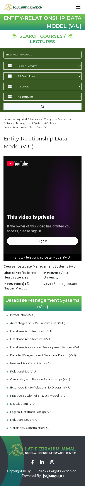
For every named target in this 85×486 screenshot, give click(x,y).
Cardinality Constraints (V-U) (29, 427)
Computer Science (55, 119)
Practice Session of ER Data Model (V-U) (38, 395)
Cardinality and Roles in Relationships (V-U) (40, 379)
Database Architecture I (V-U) (31, 331)
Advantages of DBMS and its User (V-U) (37, 323)
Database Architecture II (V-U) (31, 339)
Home (7, 119)
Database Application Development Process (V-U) (45, 347)
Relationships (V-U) (23, 371)
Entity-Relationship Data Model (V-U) (26, 127)
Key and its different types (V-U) (32, 363)
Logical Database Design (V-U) (31, 411)
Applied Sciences (27, 119)
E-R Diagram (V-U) (23, 403)
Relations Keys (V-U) (24, 419)
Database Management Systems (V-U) (27, 123)
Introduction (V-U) (22, 315)
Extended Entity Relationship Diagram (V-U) (40, 387)
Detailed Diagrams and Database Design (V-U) (43, 355)
